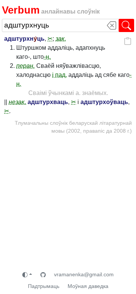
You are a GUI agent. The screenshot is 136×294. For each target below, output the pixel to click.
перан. (25, 66)
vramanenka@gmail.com (84, 274)
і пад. (59, 75)
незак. (17, 102)
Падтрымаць (43, 286)
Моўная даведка (88, 286)
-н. (47, 57)
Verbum (21, 10)
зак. (61, 38)
